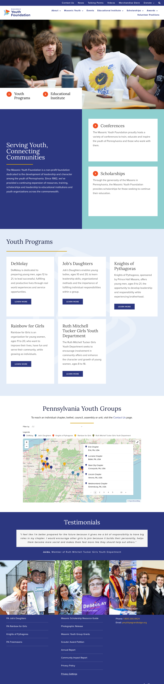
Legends (26, 432)
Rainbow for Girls (84, 435)
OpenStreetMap (134, 501)
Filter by (26, 426)
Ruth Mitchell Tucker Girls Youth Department (113, 435)
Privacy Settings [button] (69, 674)
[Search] (159, 3)
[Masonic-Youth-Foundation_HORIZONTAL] (17, 10)
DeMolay (29, 435)
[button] (108, 448)
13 (121, 492)
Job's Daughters (44, 435)
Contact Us (119, 417)
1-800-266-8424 (131, 618)
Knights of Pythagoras (64, 435)
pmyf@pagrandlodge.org (134, 622)
